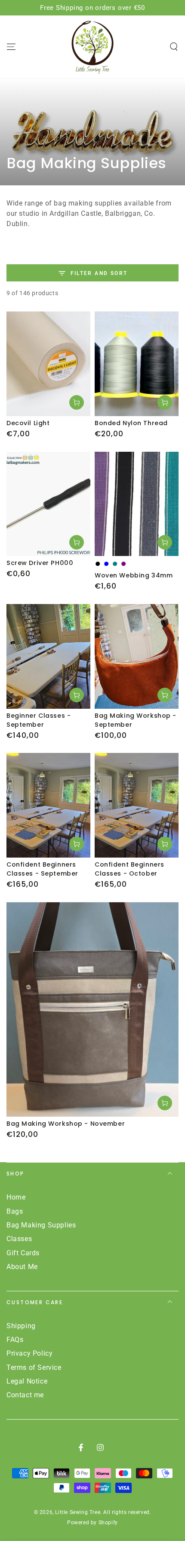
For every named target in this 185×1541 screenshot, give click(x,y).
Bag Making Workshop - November (65, 1123)
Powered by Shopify (92, 1523)
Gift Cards (23, 1253)
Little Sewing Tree (77, 1512)
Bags (14, 1211)
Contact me (25, 1395)
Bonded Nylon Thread (131, 423)
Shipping (21, 1326)
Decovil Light (27, 423)
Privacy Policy (29, 1353)
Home (15, 1197)
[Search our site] (174, 46)
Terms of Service (34, 1367)
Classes (19, 1239)
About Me (22, 1267)
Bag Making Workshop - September (135, 720)
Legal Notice (26, 1381)
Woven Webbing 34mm (134, 575)
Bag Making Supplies (41, 1225)
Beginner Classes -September (38, 720)
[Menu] (11, 46)
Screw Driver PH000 (39, 563)
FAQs (14, 1340)
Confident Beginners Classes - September (42, 869)
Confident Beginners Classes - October (129, 869)
